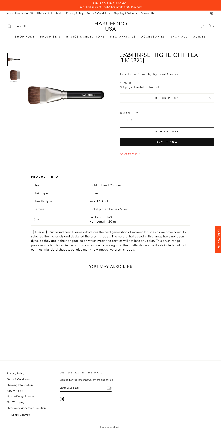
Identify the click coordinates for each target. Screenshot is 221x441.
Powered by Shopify (110, 426)
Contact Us (147, 13)
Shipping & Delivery (125, 13)
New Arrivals (123, 36)
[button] (130, 153)
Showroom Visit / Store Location (26, 408)
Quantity (129, 113)
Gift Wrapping (15, 402)
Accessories (153, 36)
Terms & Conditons (18, 379)
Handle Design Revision (21, 396)
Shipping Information (20, 385)
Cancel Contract (21, 414)
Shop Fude (25, 36)
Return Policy (15, 390)
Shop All (179, 36)
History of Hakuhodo (50, 13)
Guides (199, 36)
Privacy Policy (74, 13)
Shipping (125, 87)
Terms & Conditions (98, 13)
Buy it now (167, 141)
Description (167, 98)
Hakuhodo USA (110, 26)
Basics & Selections (85, 36)
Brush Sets (50, 36)
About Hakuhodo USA (20, 13)
